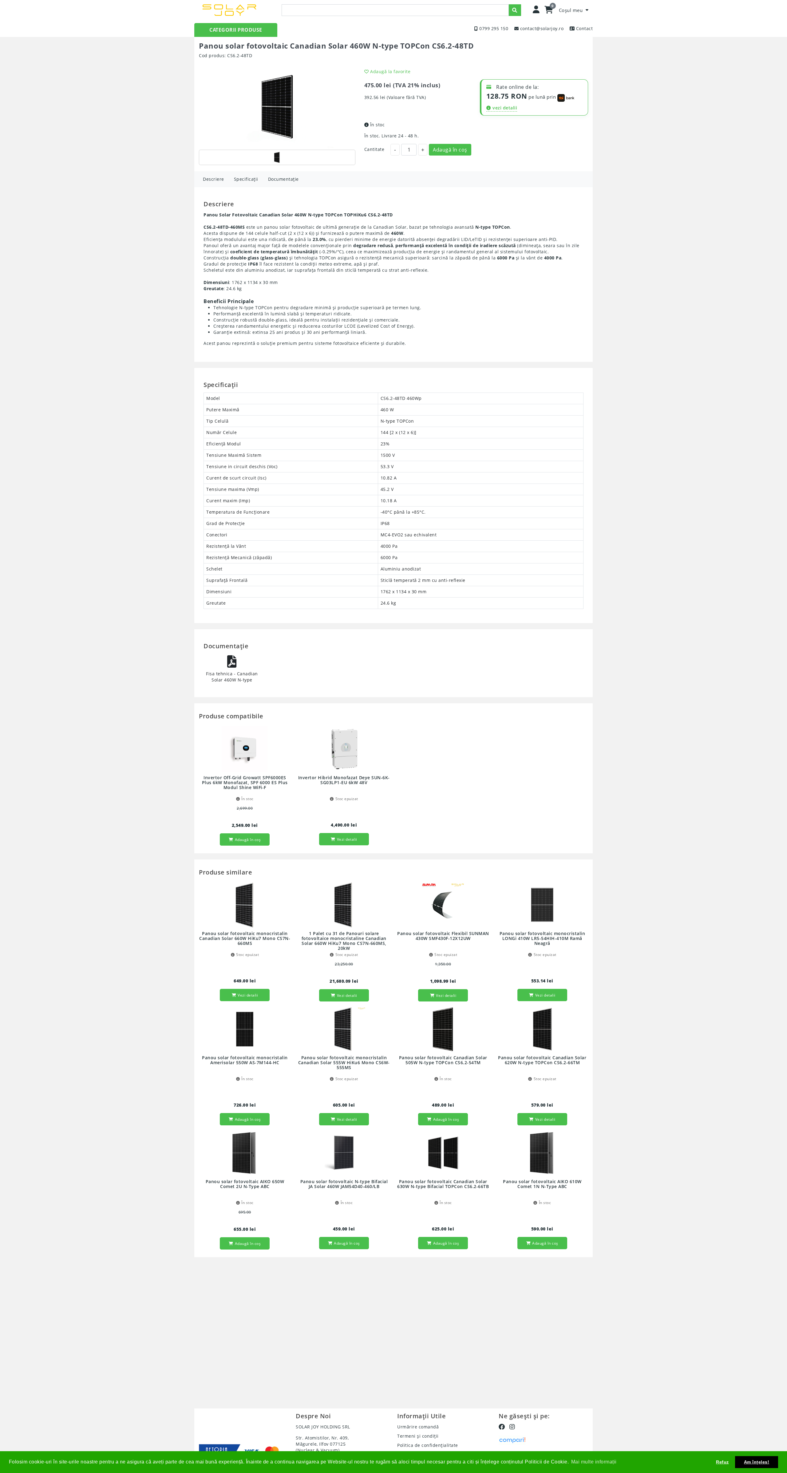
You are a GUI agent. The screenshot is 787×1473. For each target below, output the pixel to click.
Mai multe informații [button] (594, 1461)
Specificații (246, 179)
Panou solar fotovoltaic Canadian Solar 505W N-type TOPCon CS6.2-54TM (443, 1060)
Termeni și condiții (418, 1436)
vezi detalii (504, 108)
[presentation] (395, 10)
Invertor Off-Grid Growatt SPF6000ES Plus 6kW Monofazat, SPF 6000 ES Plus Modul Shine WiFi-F (245, 782)
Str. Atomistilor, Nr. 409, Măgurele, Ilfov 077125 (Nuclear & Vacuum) (322, 1444)
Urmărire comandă (418, 1427)
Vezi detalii (347, 839)
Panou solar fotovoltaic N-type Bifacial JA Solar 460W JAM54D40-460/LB (344, 1184)
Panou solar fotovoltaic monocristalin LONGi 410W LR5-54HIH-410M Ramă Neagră (542, 938)
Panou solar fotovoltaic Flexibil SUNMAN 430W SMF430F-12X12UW (443, 936)
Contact (584, 28)
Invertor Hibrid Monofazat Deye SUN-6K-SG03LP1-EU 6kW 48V (344, 780)
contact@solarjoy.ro (542, 28)
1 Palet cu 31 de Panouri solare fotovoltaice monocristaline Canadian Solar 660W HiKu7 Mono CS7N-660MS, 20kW (344, 941)
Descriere (213, 179)
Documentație (283, 179)
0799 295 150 (493, 28)
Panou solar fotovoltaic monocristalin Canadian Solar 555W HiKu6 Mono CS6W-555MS (344, 1062)
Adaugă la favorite (390, 71)
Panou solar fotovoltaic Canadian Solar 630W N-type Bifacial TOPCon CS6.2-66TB (443, 1184)
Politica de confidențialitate (427, 1445)
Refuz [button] (722, 1461)
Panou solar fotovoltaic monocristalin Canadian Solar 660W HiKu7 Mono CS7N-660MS (244, 938)
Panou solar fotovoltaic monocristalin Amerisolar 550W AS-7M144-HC (245, 1060)
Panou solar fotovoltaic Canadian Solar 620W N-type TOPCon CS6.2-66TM (542, 1060)
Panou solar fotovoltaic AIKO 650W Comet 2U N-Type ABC (245, 1184)
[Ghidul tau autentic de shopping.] (512, 1440)
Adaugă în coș (450, 149)
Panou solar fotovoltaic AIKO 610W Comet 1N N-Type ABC (542, 1184)
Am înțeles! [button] (756, 1461)
